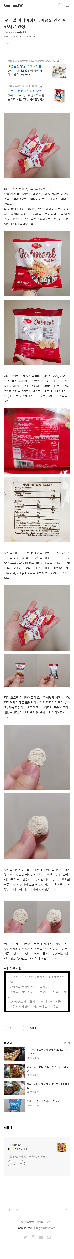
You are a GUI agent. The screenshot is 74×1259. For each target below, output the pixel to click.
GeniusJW (13, 5)
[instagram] (33, 1237)
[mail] (49, 1237)
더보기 (66, 1043)
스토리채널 (30, 1221)
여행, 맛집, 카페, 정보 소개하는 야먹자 (26, 1156)
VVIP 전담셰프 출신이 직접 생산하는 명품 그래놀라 (26, 72)
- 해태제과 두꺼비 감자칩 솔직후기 (29, 986)
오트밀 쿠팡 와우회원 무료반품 (26, 91)
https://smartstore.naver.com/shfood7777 (31, 60)
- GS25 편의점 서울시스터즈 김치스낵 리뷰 (35, 1001)
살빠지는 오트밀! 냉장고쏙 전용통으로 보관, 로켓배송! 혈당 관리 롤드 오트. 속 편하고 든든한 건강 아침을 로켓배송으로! (26, 97)
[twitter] (25, 1237)
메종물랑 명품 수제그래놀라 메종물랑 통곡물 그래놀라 (26, 66)
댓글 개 (8, 1127)
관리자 (50, 1221)
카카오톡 (41, 1221)
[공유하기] (16, 1028)
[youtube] (41, 1237)
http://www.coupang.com (22, 85)
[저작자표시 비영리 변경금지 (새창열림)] (43, 1028)
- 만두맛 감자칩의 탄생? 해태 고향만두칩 (33, 1006)
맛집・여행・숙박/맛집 (15, 32)
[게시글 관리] (20, 1028)
